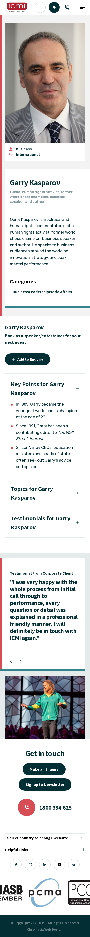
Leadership (39, 291)
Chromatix (35, 929)
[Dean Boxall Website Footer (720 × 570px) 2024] (45, 707)
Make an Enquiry (44, 769)
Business (24, 149)
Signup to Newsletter (45, 784)
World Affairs (60, 291)
